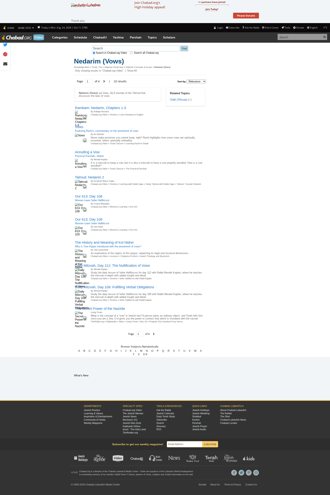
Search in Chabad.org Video (111, 52)
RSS (158, 429)
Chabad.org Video (99, 114)
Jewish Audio (199, 429)
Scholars (169, 37)
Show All (132, 70)
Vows (79, 127)
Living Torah (132, 321)
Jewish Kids (249, 458)
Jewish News (130, 416)
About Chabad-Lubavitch (233, 410)
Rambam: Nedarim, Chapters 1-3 (100, 108)
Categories (60, 37)
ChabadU (100, 37)
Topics (152, 37)
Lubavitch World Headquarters (179, 471)
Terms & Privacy (232, 484)
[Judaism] (8, 27)
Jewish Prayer (199, 426)
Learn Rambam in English (131, 114)
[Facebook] (234, 473)
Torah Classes (116, 143)
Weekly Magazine (93, 423)
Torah (148, 474)
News (174, 458)
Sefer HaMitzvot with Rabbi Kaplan (135, 278)
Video (121, 321)
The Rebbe (226, 413)
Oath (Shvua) (178, 99)
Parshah (135, 37)
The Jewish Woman (133, 413)
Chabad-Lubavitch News (233, 419)
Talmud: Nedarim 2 (89, 177)
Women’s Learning (118, 207)
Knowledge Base (82, 67)
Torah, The (97, 67)
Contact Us (251, 484)
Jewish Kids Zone (132, 423)
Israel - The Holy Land (134, 429)
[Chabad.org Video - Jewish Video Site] (23, 37)
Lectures (114, 256)
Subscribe (161, 419)
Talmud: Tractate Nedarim (189, 184)
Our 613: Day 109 (88, 219)
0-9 (145, 354)
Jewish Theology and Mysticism (154, 256)
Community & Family (94, 419)
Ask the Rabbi (252, 27)
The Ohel (225, 416)
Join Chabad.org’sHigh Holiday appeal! (149, 4)
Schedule (80, 37)
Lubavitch (120, 471)
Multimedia (111, 321)
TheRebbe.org (97, 321)
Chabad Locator (228, 423)
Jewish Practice (92, 410)
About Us (215, 484)
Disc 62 (143, 321)
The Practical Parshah (136, 169)
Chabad (111, 471)
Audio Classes (156, 458)
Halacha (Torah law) (113, 67)
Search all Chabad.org (146, 52)
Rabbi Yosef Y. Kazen (125, 474)
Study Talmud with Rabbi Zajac (160, 184)
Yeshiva (118, 37)
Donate (300, 27)
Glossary (161, 426)
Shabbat (196, 416)
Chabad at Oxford (128, 256)
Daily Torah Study (165, 416)
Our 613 (133, 207)
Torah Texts (212, 458)
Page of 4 (88, 81)
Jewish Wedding (201, 413)
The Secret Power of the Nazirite (100, 309)
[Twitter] (241, 473)
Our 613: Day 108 (88, 196)
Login (220, 27)
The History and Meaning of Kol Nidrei (104, 242)
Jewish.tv (118, 458)
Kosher (196, 419)
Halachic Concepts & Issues (139, 67)
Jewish (168, 474)
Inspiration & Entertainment (98, 416)
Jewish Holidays (200, 410)
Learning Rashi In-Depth (137, 143)
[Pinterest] (249, 473)
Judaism (156, 474)
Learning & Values (93, 413)
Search (160, 423)
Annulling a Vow (87, 152)
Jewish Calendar (165, 413)
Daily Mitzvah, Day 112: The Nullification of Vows (112, 266)
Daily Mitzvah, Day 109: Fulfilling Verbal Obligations (114, 287)
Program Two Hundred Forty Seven (166, 321)
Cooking (193, 458)
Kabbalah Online (131, 426)
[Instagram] (256, 473)
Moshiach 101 (130, 419)
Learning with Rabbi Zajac (131, 184)
